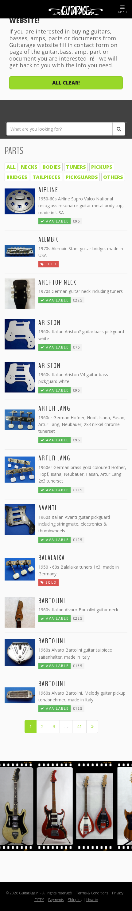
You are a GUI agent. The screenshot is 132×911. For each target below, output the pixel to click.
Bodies (52, 167)
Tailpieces (46, 177)
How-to (92, 899)
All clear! (66, 82)
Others (113, 177)
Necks (29, 167)
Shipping (75, 899)
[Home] (66, 9)
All (11, 167)
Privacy (117, 892)
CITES (39, 899)
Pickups (101, 167)
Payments (56, 899)
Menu (122, 12)
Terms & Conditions (92, 892)
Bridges (16, 177)
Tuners (76, 167)
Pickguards (82, 177)
